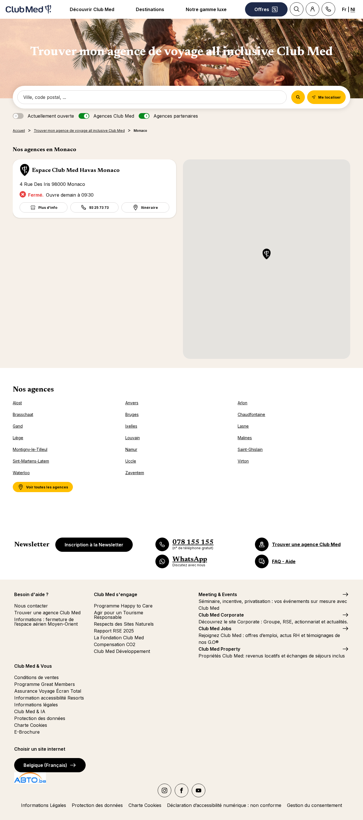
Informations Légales (43, 805)
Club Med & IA (29, 711)
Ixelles (131, 426)
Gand (18, 426)
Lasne (243, 426)
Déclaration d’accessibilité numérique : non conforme (224, 805)
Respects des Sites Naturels (124, 624)
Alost (17, 402)
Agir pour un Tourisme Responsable (118, 615)
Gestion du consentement (314, 805)
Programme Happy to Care (123, 606)
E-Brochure (27, 732)
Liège (18, 437)
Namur (131, 449)
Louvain (132, 437)
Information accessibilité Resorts (49, 698)
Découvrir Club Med (92, 9)
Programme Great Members (44, 684)
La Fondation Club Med (119, 637)
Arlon (242, 402)
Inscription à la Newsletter (94, 545)
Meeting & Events (218, 594)
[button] (266, 254)
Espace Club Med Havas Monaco (76, 170)
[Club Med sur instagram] (164, 790)
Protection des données (39, 718)
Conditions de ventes (36, 677)
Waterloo (21, 472)
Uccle (130, 461)
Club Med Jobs (215, 628)
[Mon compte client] (312, 9)
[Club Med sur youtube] (198, 790)
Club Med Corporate (221, 615)
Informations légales (36, 704)
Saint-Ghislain (250, 449)
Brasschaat (23, 414)
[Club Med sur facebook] (181, 790)
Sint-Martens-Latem (31, 461)
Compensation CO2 (114, 644)
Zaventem (134, 472)
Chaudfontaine (251, 414)
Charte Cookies (30, 725)
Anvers (131, 402)
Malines (245, 437)
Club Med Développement (122, 651)
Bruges (132, 414)
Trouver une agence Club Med (47, 612)
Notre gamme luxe (206, 9)
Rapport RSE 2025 (114, 631)
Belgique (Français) (45, 765)
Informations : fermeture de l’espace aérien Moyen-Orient (46, 622)
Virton (243, 461)
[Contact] (328, 9)
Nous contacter (31, 606)
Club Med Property (219, 649)
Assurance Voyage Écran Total (47, 691)
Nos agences (33, 390)
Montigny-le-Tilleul (30, 449)
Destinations (150, 9)
